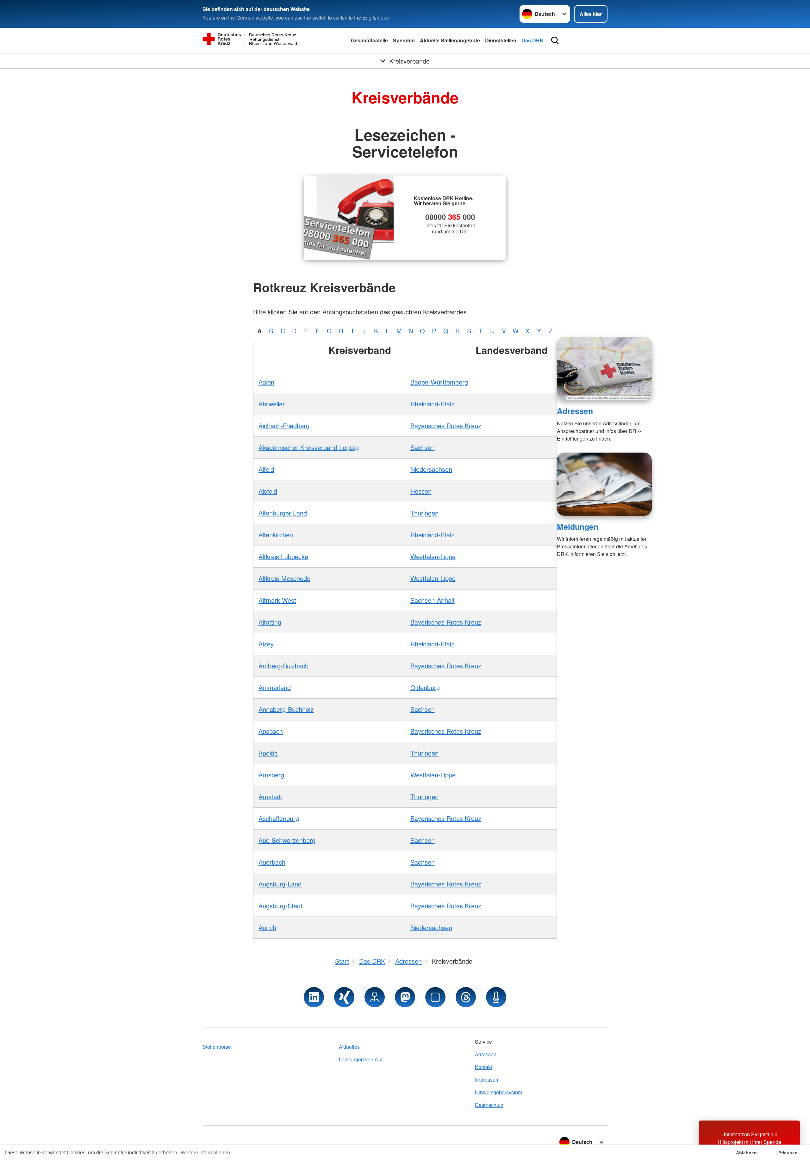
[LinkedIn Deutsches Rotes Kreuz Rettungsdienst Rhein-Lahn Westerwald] (314, 997)
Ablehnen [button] (746, 1152)
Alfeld (266, 469)
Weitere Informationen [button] (205, 1152)
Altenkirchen (276, 534)
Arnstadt (270, 796)
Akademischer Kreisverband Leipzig (309, 447)
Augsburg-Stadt (280, 905)
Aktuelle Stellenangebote (450, 40)
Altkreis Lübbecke (283, 556)
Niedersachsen (431, 469)
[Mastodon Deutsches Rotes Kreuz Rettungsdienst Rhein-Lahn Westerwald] (405, 997)
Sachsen (422, 447)
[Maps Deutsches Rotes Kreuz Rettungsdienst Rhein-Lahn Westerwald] (374, 997)
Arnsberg (271, 774)
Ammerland (275, 687)
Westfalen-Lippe (433, 556)
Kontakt (483, 1067)
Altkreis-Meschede (284, 578)
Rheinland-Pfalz (432, 403)
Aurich (267, 927)
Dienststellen (500, 40)
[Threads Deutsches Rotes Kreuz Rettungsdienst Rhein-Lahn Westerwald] (466, 997)
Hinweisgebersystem (498, 1092)
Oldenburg (425, 687)
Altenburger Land (283, 512)
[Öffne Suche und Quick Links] (555, 40)
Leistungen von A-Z (361, 1059)
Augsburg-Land (280, 883)
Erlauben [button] (788, 1152)
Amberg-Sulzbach (283, 665)
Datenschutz (489, 1105)
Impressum (487, 1079)
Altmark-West (277, 600)
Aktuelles (349, 1046)
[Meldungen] (604, 484)
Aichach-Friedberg (284, 425)
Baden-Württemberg (439, 381)
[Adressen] (604, 368)
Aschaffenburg (279, 818)
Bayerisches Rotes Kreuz (445, 425)
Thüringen (424, 512)
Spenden (404, 40)
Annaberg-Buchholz (286, 709)
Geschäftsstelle (369, 40)
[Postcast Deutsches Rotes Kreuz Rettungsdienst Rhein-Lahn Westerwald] (496, 997)
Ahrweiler (272, 403)
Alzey (266, 643)
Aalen (266, 381)
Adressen (575, 411)
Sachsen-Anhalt (432, 600)
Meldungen (577, 526)
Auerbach (272, 862)
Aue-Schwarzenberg (287, 840)
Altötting (270, 622)
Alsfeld (268, 491)
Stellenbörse (216, 1046)
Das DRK (532, 40)
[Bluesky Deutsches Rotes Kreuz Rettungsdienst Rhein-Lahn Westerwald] (435, 997)
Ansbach (271, 731)
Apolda (268, 752)
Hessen (421, 491)
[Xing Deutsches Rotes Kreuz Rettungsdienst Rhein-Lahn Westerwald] (344, 997)
